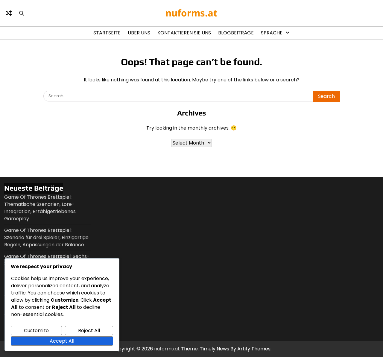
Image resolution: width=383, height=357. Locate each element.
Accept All (62, 341)
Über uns (139, 32)
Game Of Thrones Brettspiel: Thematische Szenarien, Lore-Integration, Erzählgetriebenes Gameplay (40, 208)
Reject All (89, 330)
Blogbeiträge (236, 32)
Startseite (107, 32)
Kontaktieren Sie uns (184, 32)
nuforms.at (191, 13)
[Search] (21, 13)
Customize (36, 330)
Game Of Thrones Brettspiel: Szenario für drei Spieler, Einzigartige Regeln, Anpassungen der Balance (46, 237)
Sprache (271, 32)
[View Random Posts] (8, 13)
